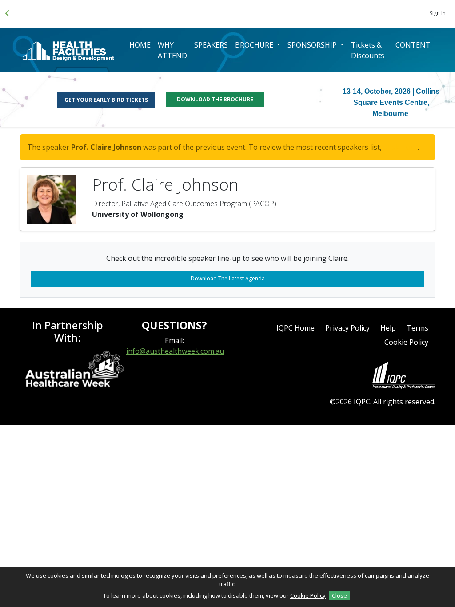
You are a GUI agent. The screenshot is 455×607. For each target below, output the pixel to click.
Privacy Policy (347, 328)
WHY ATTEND (172, 50)
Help (388, 328)
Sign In (438, 13)
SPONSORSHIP (313, 45)
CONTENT (413, 45)
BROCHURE (255, 45)
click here (400, 147)
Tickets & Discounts (367, 50)
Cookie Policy (406, 342)
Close (339, 595)
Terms (417, 328)
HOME (140, 45)
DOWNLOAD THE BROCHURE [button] (215, 99)
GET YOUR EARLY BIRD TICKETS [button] (106, 100)
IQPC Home (295, 328)
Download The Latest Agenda (228, 278)
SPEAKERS (211, 45)
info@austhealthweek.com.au (175, 351)
